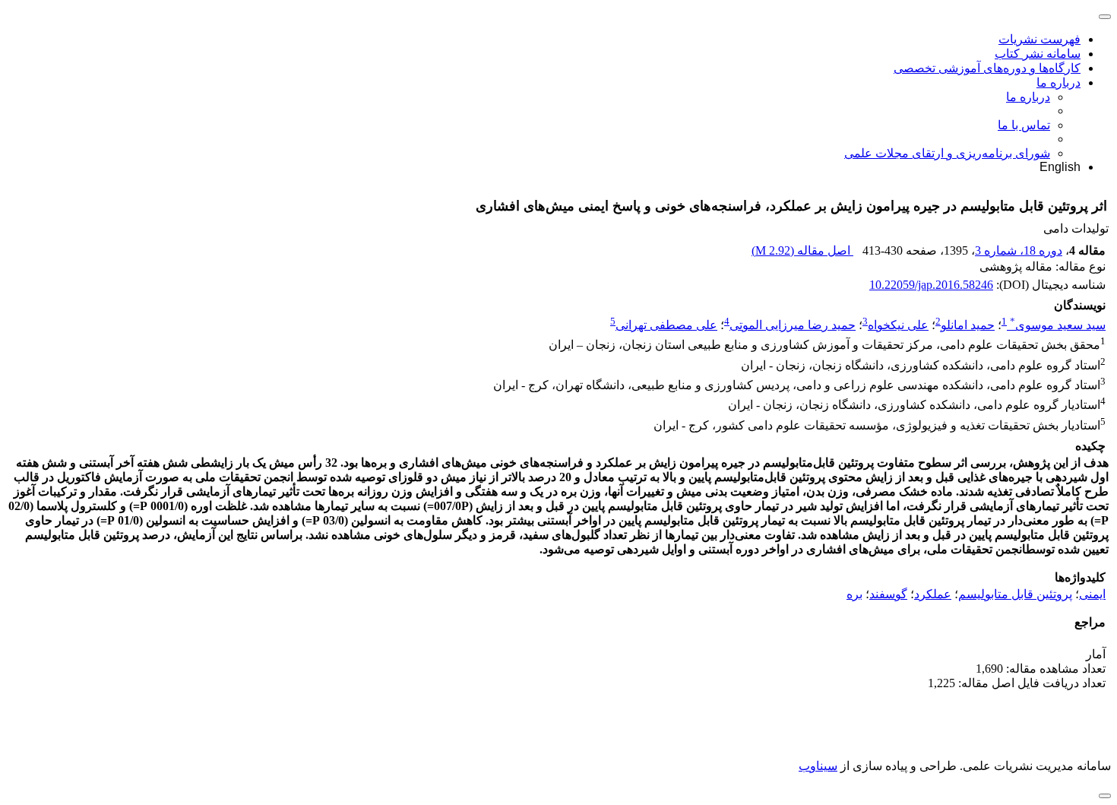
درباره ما (1058, 82)
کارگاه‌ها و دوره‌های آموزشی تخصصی (987, 68)
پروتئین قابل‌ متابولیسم (1015, 594)
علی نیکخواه (898, 325)
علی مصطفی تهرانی (666, 325)
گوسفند (888, 594)
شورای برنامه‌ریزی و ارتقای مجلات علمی (947, 153)
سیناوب (818, 765)
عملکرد (932, 594)
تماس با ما (1024, 125)
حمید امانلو (968, 325)
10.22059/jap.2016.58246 (931, 284)
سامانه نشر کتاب (1038, 53)
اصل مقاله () (802, 250)
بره (854, 594)
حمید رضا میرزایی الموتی (792, 325)
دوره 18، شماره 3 (1018, 250)
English (1060, 166)
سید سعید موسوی (1058, 325)
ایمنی (1092, 594)
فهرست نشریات (1039, 39)
